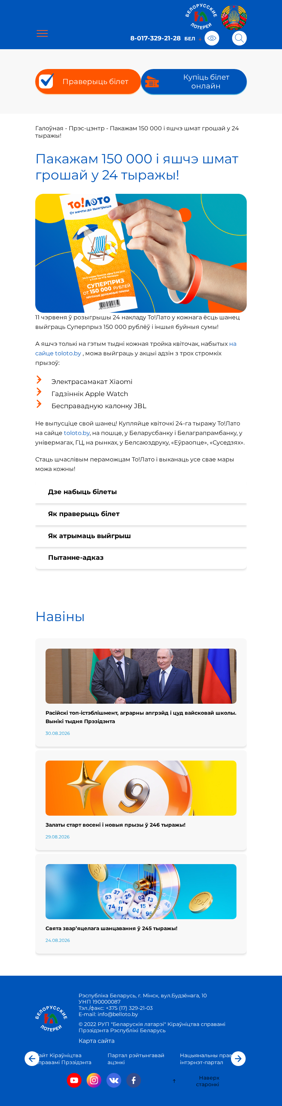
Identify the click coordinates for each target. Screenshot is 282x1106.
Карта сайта (97, 1040)
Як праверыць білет (84, 514)
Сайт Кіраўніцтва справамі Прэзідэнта (63, 1059)
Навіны (60, 616)
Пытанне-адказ (76, 558)
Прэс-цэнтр (87, 128)
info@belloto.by (117, 1014)
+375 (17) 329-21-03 (129, 1008)
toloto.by (77, 432)
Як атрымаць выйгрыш (89, 536)
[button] (32, 1058)
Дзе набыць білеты (82, 492)
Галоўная (49, 128)
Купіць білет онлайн (206, 81)
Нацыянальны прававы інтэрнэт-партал (211, 1059)
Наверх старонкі (207, 1081)
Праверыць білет (95, 81)
